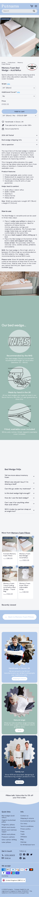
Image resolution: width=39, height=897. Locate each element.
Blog (22, 839)
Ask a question (8, 144)
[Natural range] (19, 701)
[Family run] (19, 753)
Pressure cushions (8, 837)
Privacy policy (25, 829)
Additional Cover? (9, 92)
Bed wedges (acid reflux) (8, 816)
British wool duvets (8, 827)
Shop (19, 730)
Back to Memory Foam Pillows (21, 617)
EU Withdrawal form (27, 845)
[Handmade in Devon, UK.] (19, 650)
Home (4, 62)
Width (4, 84)
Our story (19, 782)
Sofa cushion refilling (9, 840)
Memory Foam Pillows (20, 533)
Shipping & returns (19, 678)
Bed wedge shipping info (12, 140)
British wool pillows (8, 834)
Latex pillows (6, 842)
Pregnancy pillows (8, 825)
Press (22, 831)
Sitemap (23, 842)
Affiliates (23, 837)
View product (12, 314)
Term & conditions (27, 826)
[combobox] (19, 11)
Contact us (24, 816)
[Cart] (31, 6)
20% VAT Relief (8, 135)
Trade (22, 834)
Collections (11, 62)
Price (4, 101)
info (8, 84)
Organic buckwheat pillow (9, 821)
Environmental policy (27, 821)
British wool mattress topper (9, 831)
